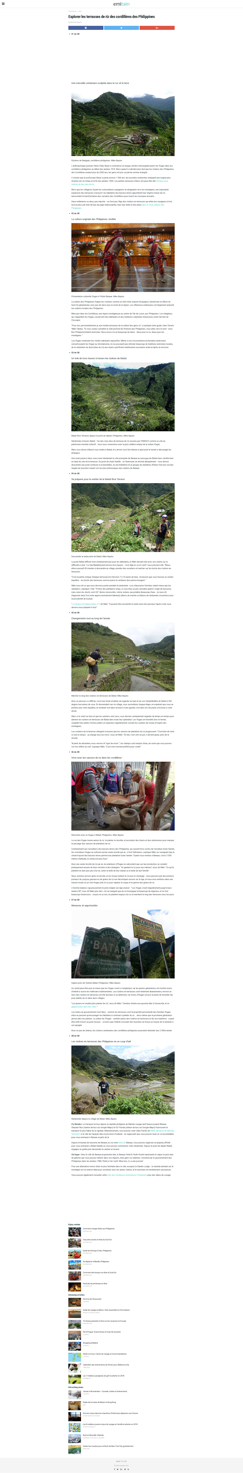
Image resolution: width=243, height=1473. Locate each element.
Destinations (72, 11)
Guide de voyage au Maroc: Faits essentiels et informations (106, 1310)
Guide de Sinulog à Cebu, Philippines (97, 1251)
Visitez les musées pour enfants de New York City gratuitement (108, 1446)
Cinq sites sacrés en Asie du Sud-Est (97, 1240)
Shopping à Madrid (90, 1343)
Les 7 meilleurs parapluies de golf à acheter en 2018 (103, 1376)
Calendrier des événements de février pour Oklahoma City (106, 1365)
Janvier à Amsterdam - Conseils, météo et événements (105, 1391)
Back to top (121, 1461)
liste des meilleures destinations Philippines (127, 1175)
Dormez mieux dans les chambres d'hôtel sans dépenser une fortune (110, 1413)
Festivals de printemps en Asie (95, 1284)
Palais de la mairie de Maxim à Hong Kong (99, 1402)
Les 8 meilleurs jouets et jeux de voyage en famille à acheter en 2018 (110, 1424)
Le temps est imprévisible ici (85, 604)
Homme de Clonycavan (92, 1299)
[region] (123, 58)
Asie (80, 11)
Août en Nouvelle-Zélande (93, 1435)
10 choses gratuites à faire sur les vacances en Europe (104, 1321)
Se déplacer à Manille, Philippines (96, 1262)
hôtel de (122, 1142)
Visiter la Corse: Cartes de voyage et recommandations (105, 1354)
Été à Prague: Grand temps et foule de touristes (102, 1332)
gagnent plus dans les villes (83, 1007)
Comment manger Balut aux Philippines (99, 1229)
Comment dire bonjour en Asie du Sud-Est (99, 1273)
